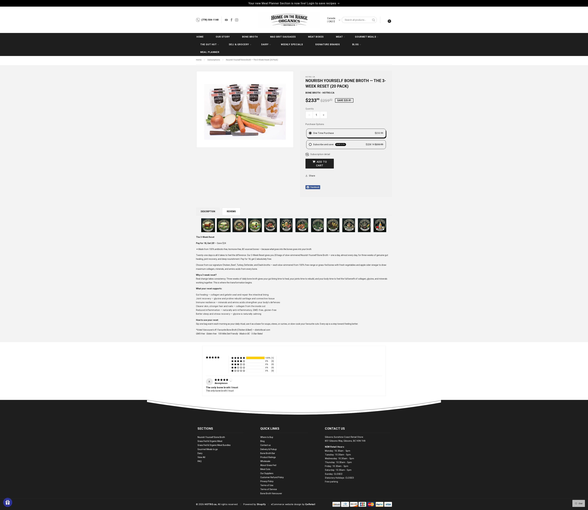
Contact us (265, 445)
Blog (262, 441)
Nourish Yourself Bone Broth (211, 437)
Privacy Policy (266, 481)
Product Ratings (268, 457)
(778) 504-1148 (210, 19)
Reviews (231, 211)
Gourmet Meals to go (208, 449)
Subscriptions (213, 60)
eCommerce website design (286, 504)
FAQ (200, 461)
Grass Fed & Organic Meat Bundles (214, 445)
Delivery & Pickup (268, 449)
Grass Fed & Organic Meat (210, 441)
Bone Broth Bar (267, 453)
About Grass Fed (268, 465)
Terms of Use (266, 485)
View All (201, 457)
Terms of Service (268, 489)
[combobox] (359, 20)
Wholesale (265, 461)
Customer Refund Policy (272, 477)
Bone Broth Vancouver (271, 493)
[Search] (373, 20)
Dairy (200, 453)
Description (208, 211)
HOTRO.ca (211, 504)
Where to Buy (266, 437)
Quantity (309, 108)
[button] (339, 37)
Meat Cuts (265, 469)
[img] (222, 380)
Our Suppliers (266, 473)
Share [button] (312, 175)
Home (198, 60)
